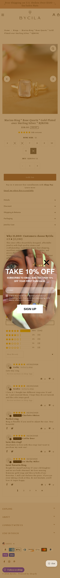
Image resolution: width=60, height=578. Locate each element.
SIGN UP (30, 309)
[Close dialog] (46, 262)
